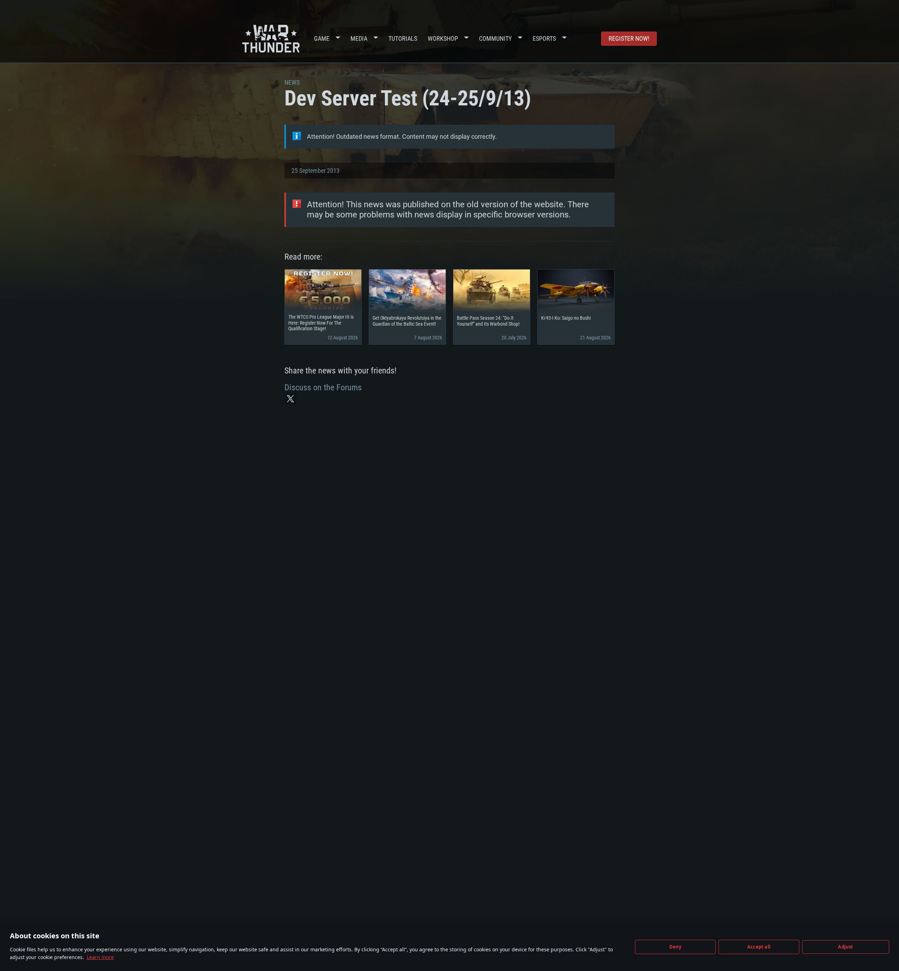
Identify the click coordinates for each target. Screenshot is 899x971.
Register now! (629, 38)
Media (358, 38)
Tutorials (402, 38)
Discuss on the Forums (323, 387)
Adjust (845, 947)
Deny (675, 947)
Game (321, 38)
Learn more (100, 957)
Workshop (443, 38)
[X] (290, 399)
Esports (544, 38)
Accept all (758, 947)
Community (495, 38)
